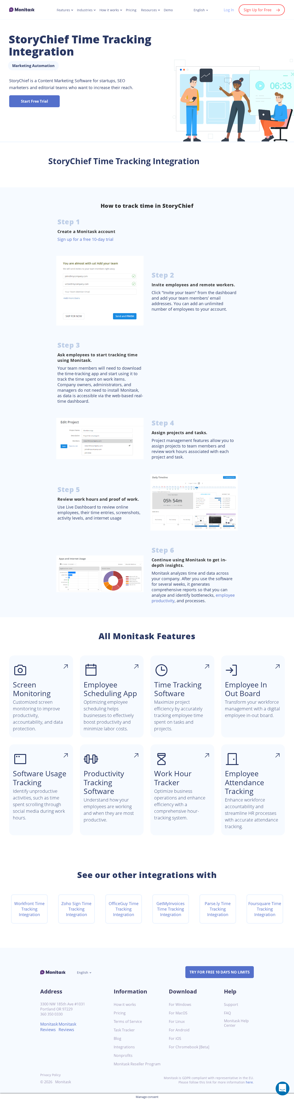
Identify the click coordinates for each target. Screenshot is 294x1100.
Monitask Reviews (49, 1026)
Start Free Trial (34, 101)
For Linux (177, 1021)
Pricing (131, 10)
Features (63, 10)
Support (231, 1004)
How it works (109, 10)
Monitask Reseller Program (137, 1064)
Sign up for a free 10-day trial (85, 239)
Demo (168, 10)
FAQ (227, 1013)
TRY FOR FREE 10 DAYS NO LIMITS (219, 972)
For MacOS (178, 1013)
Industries (85, 10)
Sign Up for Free (257, 9)
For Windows (180, 1004)
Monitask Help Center (236, 1023)
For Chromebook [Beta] (189, 1047)
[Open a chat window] (282, 1088)
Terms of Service (128, 1021)
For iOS (175, 1038)
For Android (179, 1030)
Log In (229, 9)
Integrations (124, 1047)
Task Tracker (124, 1030)
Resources (149, 10)
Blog (117, 1038)
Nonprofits (123, 1055)
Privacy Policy (50, 1075)
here (249, 1082)
